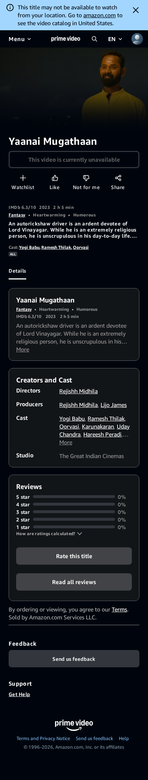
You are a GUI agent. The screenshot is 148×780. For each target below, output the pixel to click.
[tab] (17, 270)
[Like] (54, 177)
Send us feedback (94, 738)
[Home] (65, 39)
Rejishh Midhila (78, 391)
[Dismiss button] (136, 10)
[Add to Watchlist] (23, 177)
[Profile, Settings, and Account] (137, 38)
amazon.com (99, 15)
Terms (119, 609)
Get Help (19, 694)
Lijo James (114, 404)
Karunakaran (98, 426)
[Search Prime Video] (94, 38)
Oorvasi (81, 247)
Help (124, 738)
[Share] (118, 177)
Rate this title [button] (74, 555)
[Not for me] (86, 177)
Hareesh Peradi (102, 434)
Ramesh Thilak (56, 247)
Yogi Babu (29, 247)
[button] (49, 534)
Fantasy (17, 215)
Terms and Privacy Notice (43, 738)
